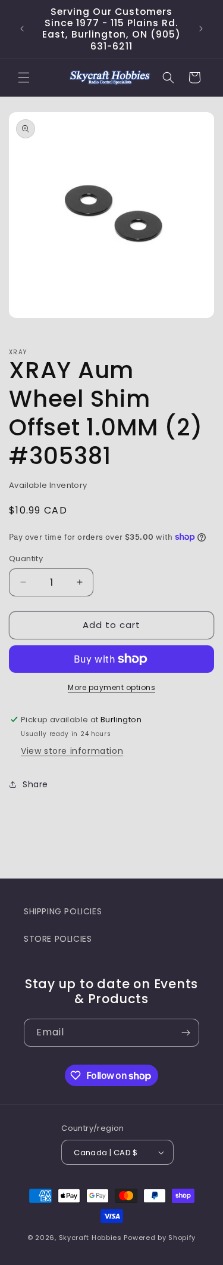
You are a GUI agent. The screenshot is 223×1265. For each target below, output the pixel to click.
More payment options (111, 687)
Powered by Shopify (160, 1237)
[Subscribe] (185, 1033)
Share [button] (35, 784)
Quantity (26, 558)
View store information (72, 751)
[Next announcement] (201, 29)
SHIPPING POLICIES (63, 911)
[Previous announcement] (22, 29)
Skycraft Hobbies (91, 1237)
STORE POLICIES (58, 939)
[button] (24, 77)
